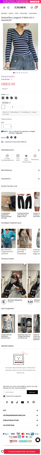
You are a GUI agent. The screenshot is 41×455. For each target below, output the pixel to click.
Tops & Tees (23, 13)
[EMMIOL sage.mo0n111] (14, 284)
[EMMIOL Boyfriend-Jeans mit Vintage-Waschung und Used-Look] (25, 323)
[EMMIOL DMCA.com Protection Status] (25, 442)
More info (19, 133)
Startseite (4, 13)
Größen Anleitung (6, 119)
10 (17, 107)
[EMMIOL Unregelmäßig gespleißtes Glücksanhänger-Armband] (8, 201)
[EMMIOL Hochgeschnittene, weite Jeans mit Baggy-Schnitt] (24, 201)
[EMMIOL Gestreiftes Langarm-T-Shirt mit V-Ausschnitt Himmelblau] (16, 99)
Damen (11, 13)
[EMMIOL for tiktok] (17, 402)
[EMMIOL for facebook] (7, 402)
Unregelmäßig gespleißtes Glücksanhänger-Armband (6, 215)
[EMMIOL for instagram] (12, 402)
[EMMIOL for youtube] (22, 402)
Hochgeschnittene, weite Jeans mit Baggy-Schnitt (23, 214)
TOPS (16, 13)
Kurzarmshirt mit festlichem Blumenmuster (6, 336)
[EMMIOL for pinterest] (28, 402)
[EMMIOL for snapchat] (33, 402)
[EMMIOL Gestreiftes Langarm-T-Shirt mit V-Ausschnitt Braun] (7, 99)
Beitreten (32, 392)
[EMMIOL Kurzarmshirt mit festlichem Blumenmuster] (8, 323)
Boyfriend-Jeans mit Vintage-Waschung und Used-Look (24, 336)
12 (22, 107)
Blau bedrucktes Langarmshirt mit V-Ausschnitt (7, 251)
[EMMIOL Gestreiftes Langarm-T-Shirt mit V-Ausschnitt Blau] (3, 99)
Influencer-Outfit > (8, 76)
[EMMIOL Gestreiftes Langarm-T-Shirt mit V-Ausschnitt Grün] (11, 99)
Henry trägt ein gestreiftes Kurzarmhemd (21, 251)
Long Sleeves (33, 13)
